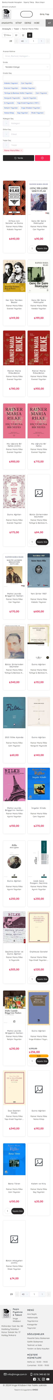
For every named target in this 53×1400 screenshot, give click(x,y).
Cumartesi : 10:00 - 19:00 (38, 1365)
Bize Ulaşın (40, 2)
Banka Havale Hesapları (12, 2)
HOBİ (36, 22)
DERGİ (28, 22)
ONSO (35, 1390)
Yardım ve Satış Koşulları (38, 1348)
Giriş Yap (44, 14)
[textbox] (26, 78)
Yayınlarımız (32, 1321)
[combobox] (26, 78)
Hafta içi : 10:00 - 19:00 (37, 1362)
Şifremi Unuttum (9, 7)
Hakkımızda (32, 1317)
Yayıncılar (31, 1328)
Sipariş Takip (29, 2)
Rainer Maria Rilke (14, 226)
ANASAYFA (7, 22)
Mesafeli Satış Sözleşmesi (38, 1338)
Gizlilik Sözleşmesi (35, 1341)
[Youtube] (48, 1379)
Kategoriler (32, 1324)
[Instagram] (43, 1379)
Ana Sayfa (32, 1314)
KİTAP (19, 22)
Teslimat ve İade (34, 1345)
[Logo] (6, 14)
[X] (39, 1379)
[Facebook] (34, 1379)
